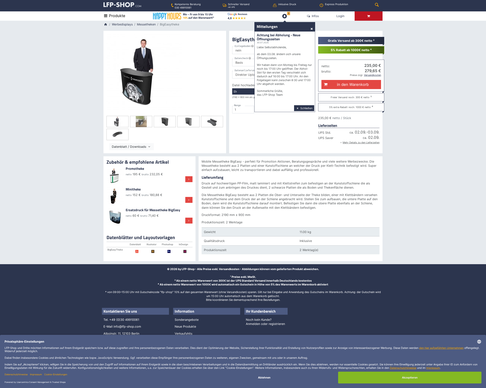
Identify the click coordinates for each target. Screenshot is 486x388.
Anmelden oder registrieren (265, 324)
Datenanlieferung (245, 70)
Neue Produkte (185, 326)
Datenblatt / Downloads (129, 147)
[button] (348, 142)
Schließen (306, 108)
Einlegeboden (243, 46)
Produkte (117, 15)
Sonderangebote (187, 320)
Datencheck (241, 58)
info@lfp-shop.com (127, 326)
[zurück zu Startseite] (105, 24)
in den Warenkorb (352, 84)
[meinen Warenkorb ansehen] (369, 16)
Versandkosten (229, 269)
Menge (237, 105)
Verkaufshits (183, 333)
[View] (115, 175)
